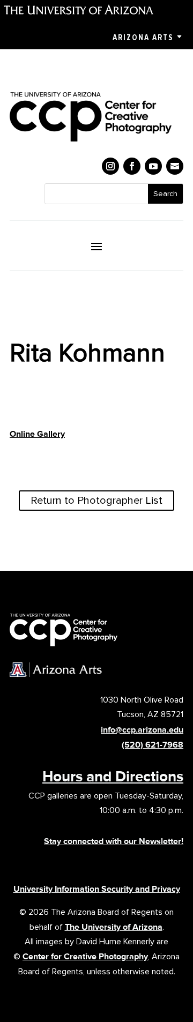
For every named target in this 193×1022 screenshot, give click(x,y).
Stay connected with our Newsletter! (113, 841)
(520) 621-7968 (152, 745)
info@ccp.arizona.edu (142, 730)
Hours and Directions (112, 776)
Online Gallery (37, 434)
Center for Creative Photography (85, 956)
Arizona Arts (143, 37)
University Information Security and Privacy (96, 889)
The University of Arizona (113, 927)
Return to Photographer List (96, 500)
